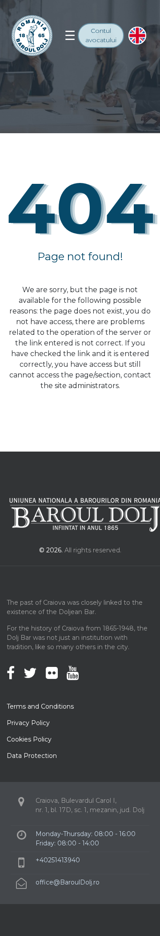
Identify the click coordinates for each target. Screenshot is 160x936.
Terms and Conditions (40, 706)
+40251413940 (58, 860)
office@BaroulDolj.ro (68, 882)
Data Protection (32, 756)
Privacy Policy (28, 723)
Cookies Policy (29, 739)
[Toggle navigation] (70, 35)
